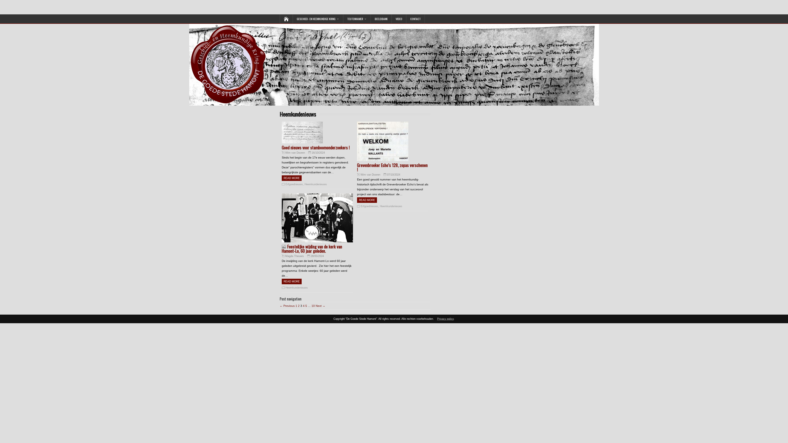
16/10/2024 (318, 152)
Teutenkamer (355, 19)
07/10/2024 (393, 174)
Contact (415, 19)
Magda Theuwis (294, 256)
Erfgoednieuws (294, 184)
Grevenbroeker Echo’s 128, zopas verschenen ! (392, 167)
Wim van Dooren (295, 152)
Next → (320, 305)
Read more (292, 178)
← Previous (287, 305)
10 (313, 305)
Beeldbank (381, 19)
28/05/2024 (317, 256)
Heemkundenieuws (316, 184)
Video (399, 19)
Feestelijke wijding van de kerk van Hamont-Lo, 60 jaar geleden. (312, 248)
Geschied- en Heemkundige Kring (316, 19)
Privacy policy (445, 318)
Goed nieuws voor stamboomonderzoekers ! (316, 147)
